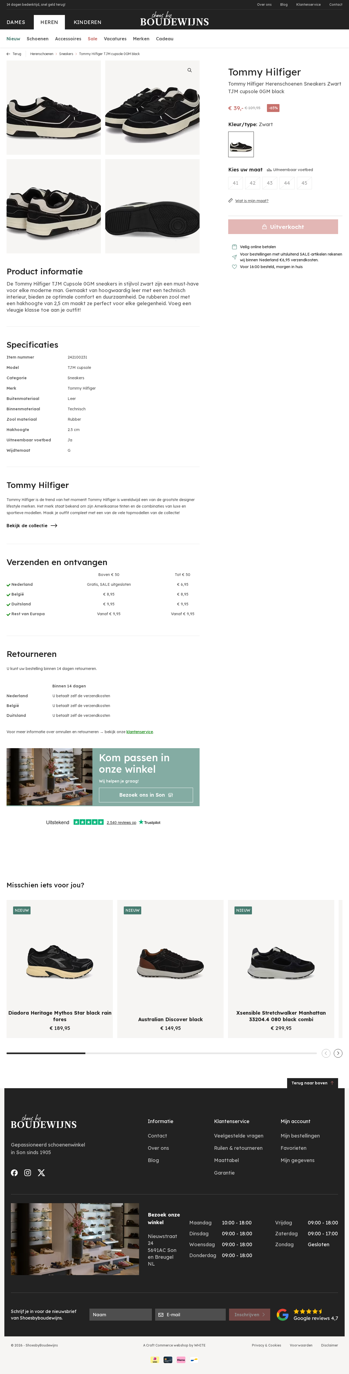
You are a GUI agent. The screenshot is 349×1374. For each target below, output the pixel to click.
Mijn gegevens (298, 1160)
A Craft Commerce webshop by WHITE (174, 1345)
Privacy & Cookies (266, 1345)
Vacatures (115, 38)
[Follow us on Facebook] (14, 1172)
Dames (16, 22)
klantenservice (140, 731)
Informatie (160, 1121)
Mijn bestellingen (300, 1136)
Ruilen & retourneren (238, 1148)
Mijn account (296, 1121)
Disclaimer (329, 1345)
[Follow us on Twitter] (41, 1172)
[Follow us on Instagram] (27, 1172)
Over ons (264, 4)
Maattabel (226, 1160)
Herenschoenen (41, 54)
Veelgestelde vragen (238, 1136)
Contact (335, 4)
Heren (49, 22)
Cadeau (164, 38)
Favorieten (293, 1148)
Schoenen (38, 38)
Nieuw (13, 38)
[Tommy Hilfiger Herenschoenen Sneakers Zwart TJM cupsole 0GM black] (241, 144)
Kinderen (88, 22)
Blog (284, 4)
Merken (141, 38)
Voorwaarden (301, 1345)
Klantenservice (308, 4)
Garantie (224, 1173)
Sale (92, 38)
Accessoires (68, 38)
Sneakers (66, 54)
